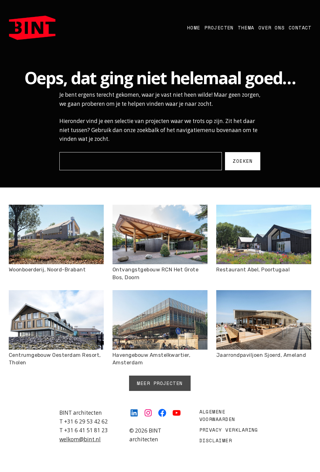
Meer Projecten (160, 383)
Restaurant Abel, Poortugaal (253, 270)
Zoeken (242, 161)
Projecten (218, 27)
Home (193, 27)
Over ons (271, 27)
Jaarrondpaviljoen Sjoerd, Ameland (261, 355)
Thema (246, 27)
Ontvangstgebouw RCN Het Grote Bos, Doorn (155, 273)
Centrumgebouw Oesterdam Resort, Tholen (55, 359)
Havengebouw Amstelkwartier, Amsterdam (151, 359)
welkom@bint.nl (80, 439)
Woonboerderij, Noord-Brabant (47, 270)
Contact (299, 27)
